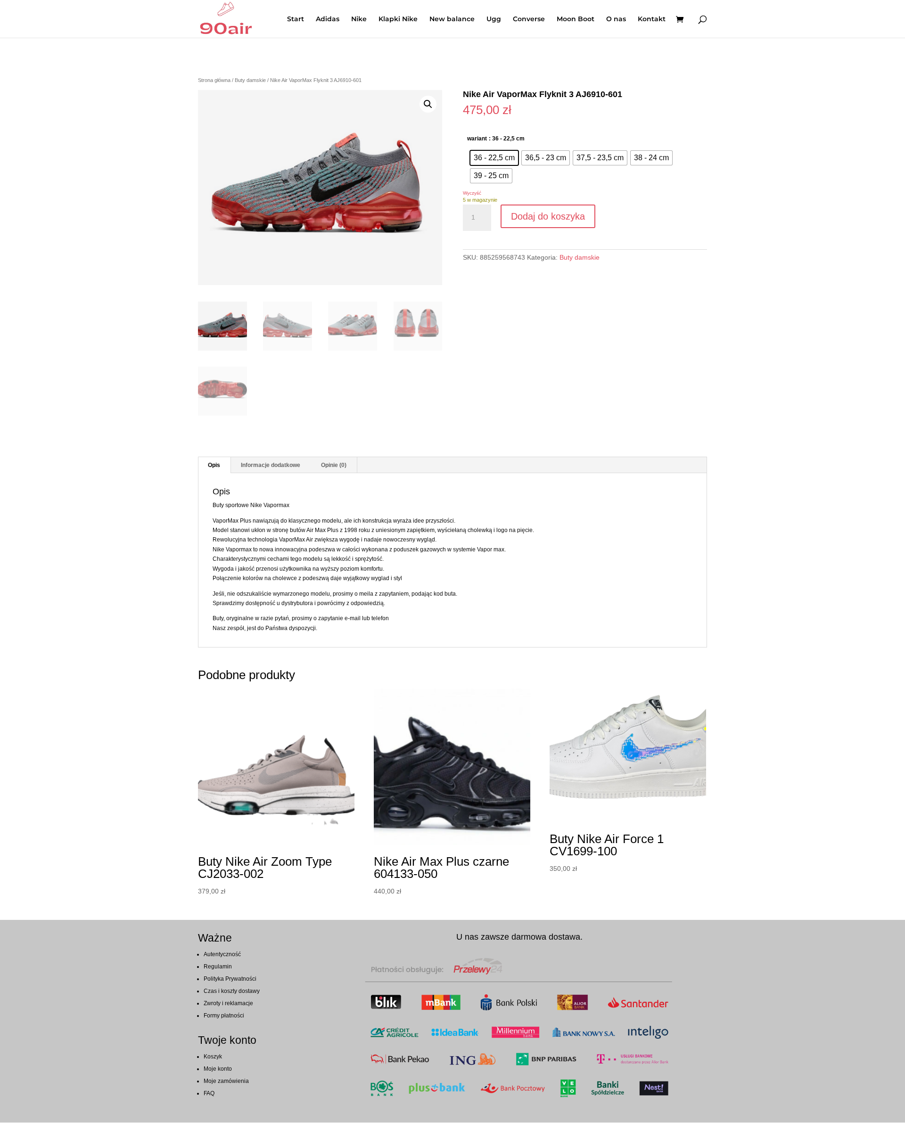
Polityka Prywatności (230, 978)
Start (295, 19)
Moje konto (218, 1069)
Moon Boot (575, 19)
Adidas (327, 19)
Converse (529, 19)
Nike (359, 19)
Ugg (493, 19)
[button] (428, 104)
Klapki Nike (398, 19)
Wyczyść (472, 193)
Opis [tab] (214, 465)
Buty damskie (250, 80)
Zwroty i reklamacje (228, 1003)
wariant (477, 138)
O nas (616, 19)
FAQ (209, 1093)
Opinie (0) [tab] (333, 465)
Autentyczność (222, 954)
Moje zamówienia (226, 1081)
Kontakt (652, 19)
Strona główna (214, 80)
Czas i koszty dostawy (232, 991)
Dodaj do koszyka (548, 216)
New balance (452, 19)
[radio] (494, 158)
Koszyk (213, 1056)
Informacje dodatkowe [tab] (270, 465)
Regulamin (218, 966)
